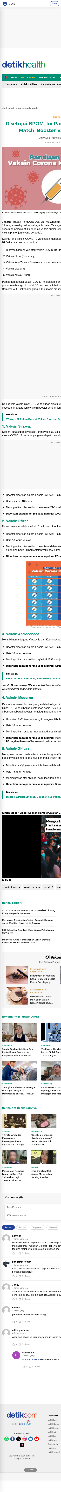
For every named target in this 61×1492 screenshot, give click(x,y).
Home (14, 77)
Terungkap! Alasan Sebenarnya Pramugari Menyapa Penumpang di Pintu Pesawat (18, 1090)
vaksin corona (32, 887)
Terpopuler (11, 84)
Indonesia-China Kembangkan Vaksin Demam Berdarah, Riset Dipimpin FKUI (26, 941)
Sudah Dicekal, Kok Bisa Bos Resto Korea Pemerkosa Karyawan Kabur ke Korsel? (17, 1052)
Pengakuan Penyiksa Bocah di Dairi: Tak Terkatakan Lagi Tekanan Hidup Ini (13, 1176)
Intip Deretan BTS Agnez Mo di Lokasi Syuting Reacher (41, 1174)
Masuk (54, 3)
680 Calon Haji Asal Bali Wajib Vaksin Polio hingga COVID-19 (28, 931)
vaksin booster (11, 887)
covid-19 (48, 887)
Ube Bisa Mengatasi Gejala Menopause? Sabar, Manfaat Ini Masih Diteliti (42, 1140)
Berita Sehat (28, 77)
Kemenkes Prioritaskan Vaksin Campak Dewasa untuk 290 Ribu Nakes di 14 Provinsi (27, 921)
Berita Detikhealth (28, 108)
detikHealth (8, 108)
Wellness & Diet (47, 77)
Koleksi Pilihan (29, 84)
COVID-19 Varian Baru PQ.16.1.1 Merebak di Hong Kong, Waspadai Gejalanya (28, 912)
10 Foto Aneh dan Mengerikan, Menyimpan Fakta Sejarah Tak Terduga (13, 1140)
